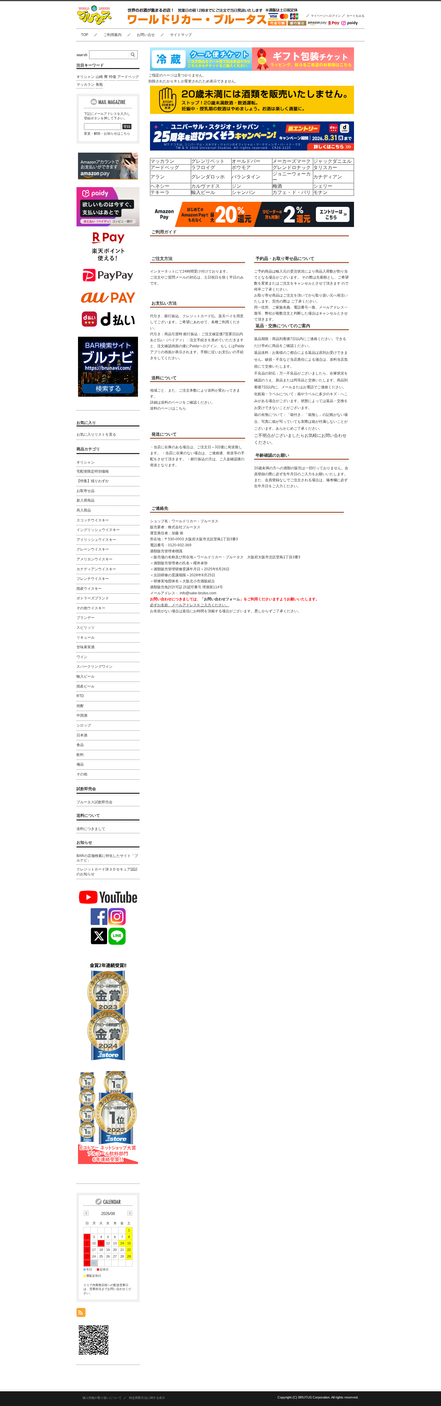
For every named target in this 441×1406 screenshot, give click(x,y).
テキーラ (160, 192)
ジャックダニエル (332, 161)
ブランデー (85, 618)
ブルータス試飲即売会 (94, 802)
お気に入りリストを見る (96, 434)
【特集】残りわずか (92, 481)
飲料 (80, 755)
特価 (112, 77)
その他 (81, 774)
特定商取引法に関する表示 (147, 1397)
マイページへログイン (326, 15)
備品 (80, 764)
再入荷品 (83, 510)
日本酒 (81, 735)
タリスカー (325, 167)
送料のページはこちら (168, 408)
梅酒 (277, 186)
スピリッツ (85, 627)
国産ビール (85, 686)
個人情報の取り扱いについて (102, 1397)
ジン (236, 186)
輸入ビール (203, 192)
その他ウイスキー (90, 608)
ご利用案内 (113, 35)
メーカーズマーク (291, 161)
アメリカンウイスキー (94, 559)
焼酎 (80, 706)
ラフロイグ (203, 167)
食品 (80, 745)
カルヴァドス (205, 186)
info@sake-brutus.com (198, 593)
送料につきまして (90, 829)
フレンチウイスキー (92, 579)
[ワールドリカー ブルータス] (106, 23)
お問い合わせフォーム (222, 599)
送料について (88, 815)
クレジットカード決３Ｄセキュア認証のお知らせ (107, 871)
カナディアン (327, 176)
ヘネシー (160, 186)
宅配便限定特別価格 (92, 471)
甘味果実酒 (85, 647)
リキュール (85, 637)
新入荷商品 (85, 500)
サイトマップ (181, 35)
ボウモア (241, 167)
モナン (320, 192)
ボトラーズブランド (92, 598)
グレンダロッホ (208, 176)
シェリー (322, 186)
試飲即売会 (86, 789)
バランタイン (246, 176)
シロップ (83, 725)
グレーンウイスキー (92, 549)
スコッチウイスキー (92, 520)
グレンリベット (208, 161)
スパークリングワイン (94, 666)
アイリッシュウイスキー (96, 540)
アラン (157, 176)
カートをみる (355, 15)
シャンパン (244, 192)
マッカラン (162, 161)
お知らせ (84, 842)
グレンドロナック (291, 167)
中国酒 (81, 715)
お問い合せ (146, 35)
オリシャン (85, 77)
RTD (80, 696)
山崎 (99, 77)
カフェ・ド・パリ (291, 192)
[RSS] (81, 1313)
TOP (84, 35)
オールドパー (246, 161)
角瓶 (99, 84)
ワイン (81, 657)
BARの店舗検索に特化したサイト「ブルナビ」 (107, 858)
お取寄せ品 (85, 491)
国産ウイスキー (89, 589)
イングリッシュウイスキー (98, 530)
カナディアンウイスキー (96, 569)
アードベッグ (164, 167)
